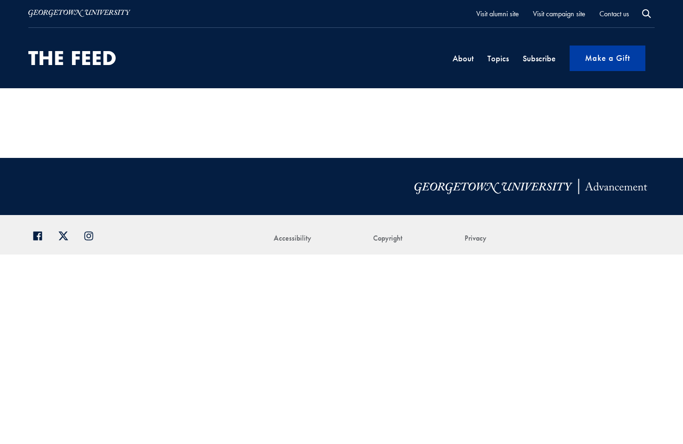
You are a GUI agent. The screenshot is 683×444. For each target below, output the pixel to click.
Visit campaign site (559, 14)
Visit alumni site (497, 14)
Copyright (387, 238)
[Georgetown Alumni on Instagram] (92, 234)
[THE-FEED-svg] (72, 58)
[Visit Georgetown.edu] (79, 13)
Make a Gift (607, 57)
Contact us (614, 14)
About (463, 58)
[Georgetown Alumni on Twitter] (66, 234)
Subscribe (539, 58)
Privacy (475, 238)
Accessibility (292, 238)
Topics (498, 58)
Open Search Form (646, 14)
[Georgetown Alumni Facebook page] (41, 234)
